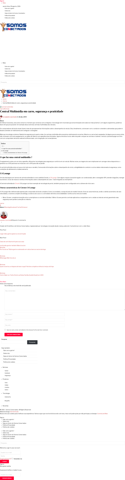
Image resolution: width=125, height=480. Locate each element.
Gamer (6, 370)
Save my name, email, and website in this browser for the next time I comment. (27, 330)
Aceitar (99, 413)
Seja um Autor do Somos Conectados (15, 13)
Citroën (17, 183)
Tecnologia (6, 393)
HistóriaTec (8, 397)
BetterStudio (14, 411)
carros (2, 203)
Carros (2, 109)
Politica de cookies (10, 18)
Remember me (18, 459)
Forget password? (5, 459)
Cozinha (7, 387)
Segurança (8, 375)
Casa (6, 382)
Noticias (6, 109)
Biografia (7, 400)
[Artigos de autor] (4, 218)
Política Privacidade (10, 15)
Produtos (6, 379)
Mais (4, 3)
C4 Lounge (5, 150)
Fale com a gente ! (9, 8)
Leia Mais (105, 413)
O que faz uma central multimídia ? (12, 148)
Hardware (7, 373)
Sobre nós (7, 10)
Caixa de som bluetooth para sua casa (12, 241)
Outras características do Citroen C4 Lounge (15, 152)
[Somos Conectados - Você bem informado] (13, 31)
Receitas (5, 406)
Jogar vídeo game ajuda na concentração (13, 234)
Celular (6, 385)
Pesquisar (4, 339)
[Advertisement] (62, 47)
